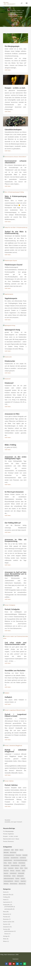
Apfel (12, 849)
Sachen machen (7, 921)
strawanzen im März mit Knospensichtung (15, 540)
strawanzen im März (12, 414)
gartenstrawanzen (9, 931)
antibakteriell (7, 849)
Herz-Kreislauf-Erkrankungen (20, 860)
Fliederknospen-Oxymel (13, 265)
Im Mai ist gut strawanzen (14, 492)
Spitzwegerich (20, 876)
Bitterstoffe (6, 852)
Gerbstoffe (25, 855)
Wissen (5, 941)
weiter (15, 21)
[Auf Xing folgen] (21, 963)
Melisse (17, 868)
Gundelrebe (6, 857)
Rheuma (12, 870)
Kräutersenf (9, 383)
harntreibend (23, 857)
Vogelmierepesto (11, 298)
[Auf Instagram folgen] (20, 814)
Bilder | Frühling (10, 445)
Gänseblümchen (14, 857)
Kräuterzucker (10, 361)
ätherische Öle (22, 883)
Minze (21, 868)
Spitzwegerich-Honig (12, 330)
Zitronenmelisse (13, 883)
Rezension (6, 870)
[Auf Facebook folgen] (12, 814)
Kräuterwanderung (15, 865)
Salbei (23, 870)
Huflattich (8, 697)
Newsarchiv (6, 914)
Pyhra (26, 868)
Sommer (5, 924)
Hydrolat (15, 863)
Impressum (15, 959)
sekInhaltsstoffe (8, 909)
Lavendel (23, 865)
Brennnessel (13, 852)
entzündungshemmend (9, 855)
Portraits (5, 916)
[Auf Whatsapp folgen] (24, 963)
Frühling (5, 897)
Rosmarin (18, 870)
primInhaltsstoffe (8, 906)
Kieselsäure (6, 865)
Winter (5, 938)
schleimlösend (13, 873)
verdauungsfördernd (8, 881)
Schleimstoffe (21, 873)
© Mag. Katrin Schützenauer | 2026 (9, 954)
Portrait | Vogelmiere (8, 833)
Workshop (6, 883)
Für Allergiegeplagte (12, 46)
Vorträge (5, 936)
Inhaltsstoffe (6, 904)
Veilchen (23, 878)
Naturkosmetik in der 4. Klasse (11, 839)
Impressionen (6, 902)
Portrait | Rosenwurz (8, 841)
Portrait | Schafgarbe (12, 609)
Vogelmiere (23, 881)
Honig (5, 863)
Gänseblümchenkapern (13, 129)
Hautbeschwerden (8, 860)
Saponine (6, 873)
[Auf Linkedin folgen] (17, 963)
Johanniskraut (22, 863)
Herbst (5, 899)
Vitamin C (17, 881)
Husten (9, 863)
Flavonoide (18, 855)
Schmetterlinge (7, 876)
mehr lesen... (8, 70)
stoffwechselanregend (9, 878)
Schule (13, 876)
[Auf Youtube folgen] (16, 814)
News (4, 911)
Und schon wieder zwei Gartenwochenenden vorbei (15, 643)
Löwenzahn (10, 868)
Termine (5, 929)
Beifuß (16, 849)
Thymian (17, 878)
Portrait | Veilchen (11, 785)
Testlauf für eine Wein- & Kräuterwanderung (15, 232)
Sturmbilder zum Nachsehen (15, 670)
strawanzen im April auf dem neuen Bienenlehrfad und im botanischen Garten (15, 574)
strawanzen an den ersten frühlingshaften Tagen (15, 457)
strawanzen (6, 926)
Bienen (21, 849)
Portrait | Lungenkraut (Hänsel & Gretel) (15, 715)
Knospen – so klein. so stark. (15, 88)
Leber (5, 868)
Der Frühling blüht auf (15, 10)
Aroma (5, 892)
